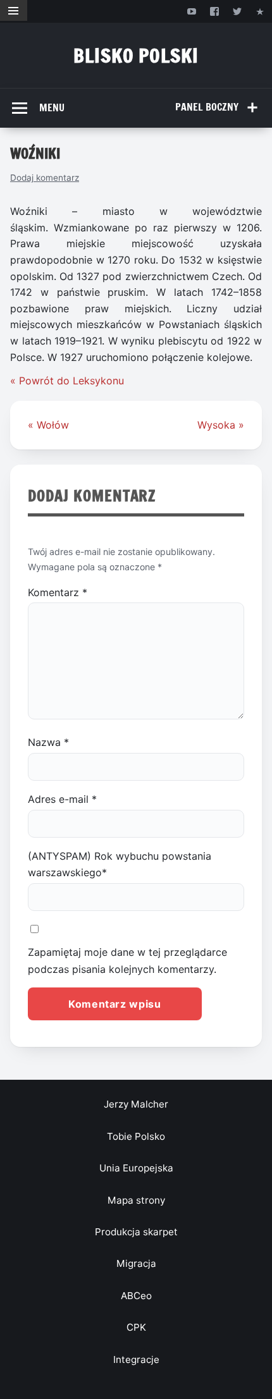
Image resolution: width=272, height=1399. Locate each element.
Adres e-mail (62, 799)
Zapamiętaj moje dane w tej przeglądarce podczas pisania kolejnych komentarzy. (127, 960)
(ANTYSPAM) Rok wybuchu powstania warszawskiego (119, 864)
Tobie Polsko (136, 1136)
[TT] (237, 11)
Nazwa (48, 742)
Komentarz (57, 592)
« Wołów (48, 424)
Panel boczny (206, 107)
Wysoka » (220, 424)
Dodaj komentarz (44, 178)
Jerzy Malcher (136, 1104)
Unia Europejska (136, 1168)
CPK (136, 1327)
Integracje (136, 1359)
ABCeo (136, 1296)
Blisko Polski (136, 55)
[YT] (191, 11)
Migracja (136, 1263)
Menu (52, 107)
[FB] (214, 11)
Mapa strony (136, 1200)
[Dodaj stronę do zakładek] (260, 11)
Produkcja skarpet (136, 1232)
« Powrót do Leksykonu (67, 380)
